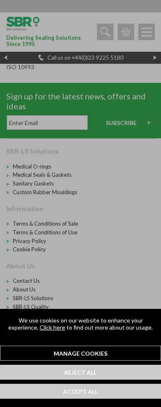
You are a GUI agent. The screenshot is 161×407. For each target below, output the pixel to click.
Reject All (80, 372)
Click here (52, 327)
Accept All (80, 391)
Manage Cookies (80, 353)
